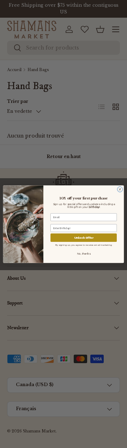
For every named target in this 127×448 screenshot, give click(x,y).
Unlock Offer (83, 237)
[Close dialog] (119, 189)
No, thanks (83, 253)
